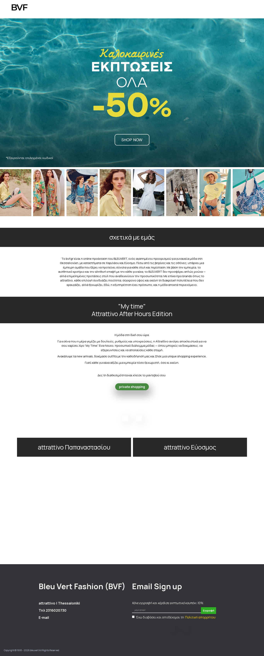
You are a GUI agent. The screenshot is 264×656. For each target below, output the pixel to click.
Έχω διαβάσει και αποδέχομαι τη (175, 617)
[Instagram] (139, 418)
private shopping (132, 387)
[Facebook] (125, 418)
